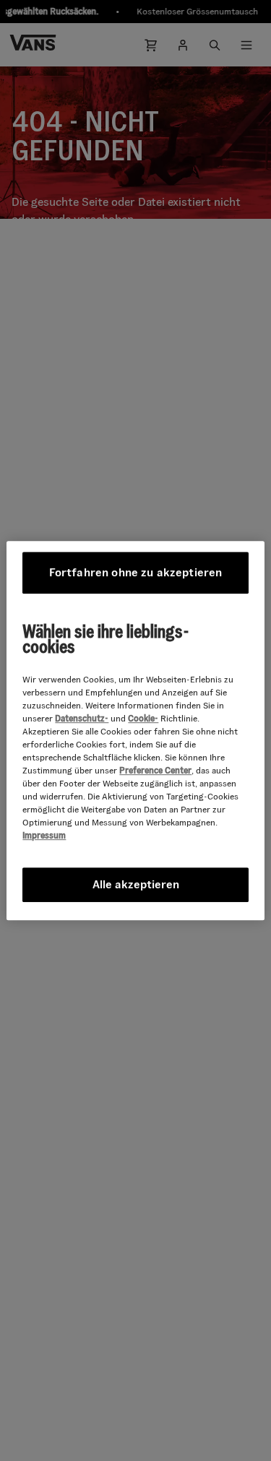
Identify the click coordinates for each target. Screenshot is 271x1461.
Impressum (44, 835)
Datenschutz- (81, 718)
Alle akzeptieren (136, 884)
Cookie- (143, 718)
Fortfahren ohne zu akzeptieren (136, 572)
